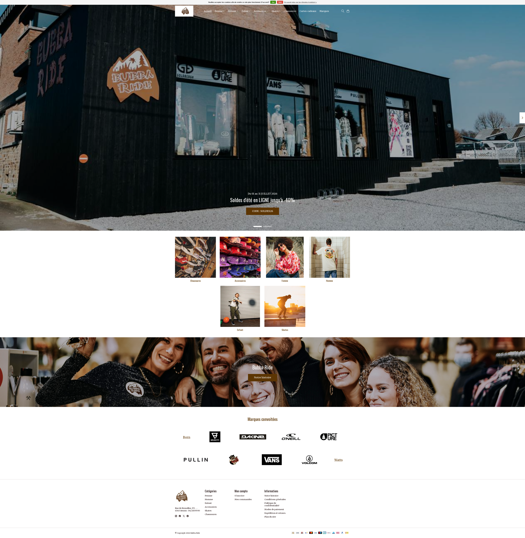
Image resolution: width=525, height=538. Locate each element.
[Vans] (272, 459)
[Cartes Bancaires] (324, 533)
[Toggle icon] (343, 11)
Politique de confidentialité (271, 504)
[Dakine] (253, 437)
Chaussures (290, 11)
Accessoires (240, 280)
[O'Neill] (291, 437)
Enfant (240, 330)
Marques (324, 11)
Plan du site (270, 517)
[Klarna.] (337, 533)
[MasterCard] (311, 533)
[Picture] (329, 437)
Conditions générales (275, 499)
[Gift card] (302, 533)
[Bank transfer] (297, 533)
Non (280, 2)
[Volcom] (310, 459)
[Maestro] (320, 533)
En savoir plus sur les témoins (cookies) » (300, 2)
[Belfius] (329, 533)
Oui (273, 2)
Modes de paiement (274, 509)
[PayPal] (342, 533)
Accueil (208, 11)
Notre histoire (262, 377)
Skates (285, 330)
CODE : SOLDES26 (262, 211)
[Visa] (315, 533)
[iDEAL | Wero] (346, 533)
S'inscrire (239, 495)
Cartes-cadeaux (308, 11)
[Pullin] (196, 459)
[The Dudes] (234, 459)
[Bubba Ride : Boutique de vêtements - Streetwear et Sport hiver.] (184, 11)
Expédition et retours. (275, 513)
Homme (329, 280)
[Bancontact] (306, 533)
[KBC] (333, 533)
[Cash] (293, 533)
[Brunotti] (215, 437)
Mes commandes (243, 499)
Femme (285, 280)
